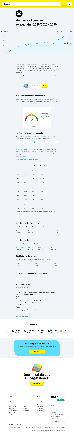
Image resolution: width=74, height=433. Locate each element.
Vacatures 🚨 (12, 404)
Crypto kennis (40, 410)
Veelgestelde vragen (27, 401)
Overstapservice (12, 408)
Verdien (39, 4)
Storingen (11, 414)
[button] (16, 398)
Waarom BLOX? (12, 406)
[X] (15, 424)
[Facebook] (20, 424)
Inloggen (10, 401)
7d (61, 31)
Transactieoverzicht (55, 416)
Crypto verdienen (41, 402)
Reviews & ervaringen (13, 410)
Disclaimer (53, 405)
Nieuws (45, 4)
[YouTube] (12, 424)
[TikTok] (17, 424)
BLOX (10, 397)
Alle (71, 31)
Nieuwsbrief (25, 408)
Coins (33, 4)
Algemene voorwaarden (56, 408)
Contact (25, 397)
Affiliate (24, 406)
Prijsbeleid (53, 412)
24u (57, 31)
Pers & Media (26, 410)
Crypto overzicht (40, 406)
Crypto (38, 397)
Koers (27, 4)
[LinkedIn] (23, 424)
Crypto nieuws (40, 408)
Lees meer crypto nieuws (22, 316)
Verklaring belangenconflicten (57, 414)
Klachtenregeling (55, 418)
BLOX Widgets (12, 412)
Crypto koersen (40, 404)
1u (54, 31)
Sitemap (53, 407)
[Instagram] (9, 424)
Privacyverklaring (55, 410)
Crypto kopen (40, 401)
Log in (56, 4)
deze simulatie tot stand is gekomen (30, 159)
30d (64, 31)
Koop (22, 4)
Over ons (11, 402)
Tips (24, 404)
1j (67, 31)
